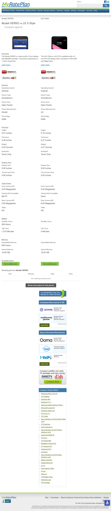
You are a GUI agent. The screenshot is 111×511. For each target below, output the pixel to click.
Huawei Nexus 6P (47, 463)
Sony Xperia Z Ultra (47, 468)
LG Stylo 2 (44, 452)
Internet (40, 10)
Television (60, 10)
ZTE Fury (44, 438)
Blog (95, 10)
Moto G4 (44, 474)
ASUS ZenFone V (46, 427)
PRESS (79, 2)
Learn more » (6, 65)
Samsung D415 (46, 449)
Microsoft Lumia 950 (48, 408)
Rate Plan (15, 4)
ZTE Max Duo (45, 424)
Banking (73, 10)
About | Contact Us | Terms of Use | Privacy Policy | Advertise (81, 497)
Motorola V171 (46, 402)
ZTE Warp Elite (46, 441)
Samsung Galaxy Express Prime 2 (52, 405)
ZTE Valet (44, 416)
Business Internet (49, 10)
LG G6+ (43, 471)
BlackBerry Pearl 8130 (48, 443)
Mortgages (81, 10)
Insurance (90, 10)
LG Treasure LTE (46, 446)
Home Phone (20, 10)
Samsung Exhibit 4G (47, 435)
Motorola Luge (46, 480)
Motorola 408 (45, 399)
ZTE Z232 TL (45, 413)
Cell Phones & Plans (8, 10)
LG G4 (43, 466)
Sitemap (106, 497)
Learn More (44, 325)
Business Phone (31, 10)
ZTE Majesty (45, 396)
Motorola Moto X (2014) (49, 394)
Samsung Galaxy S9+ (48, 411)
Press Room (55, 497)
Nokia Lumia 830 (46, 460)
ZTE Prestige (45, 482)
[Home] (15, 497)
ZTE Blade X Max (47, 477)
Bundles (67, 10)
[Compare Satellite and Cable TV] (53, 377)
